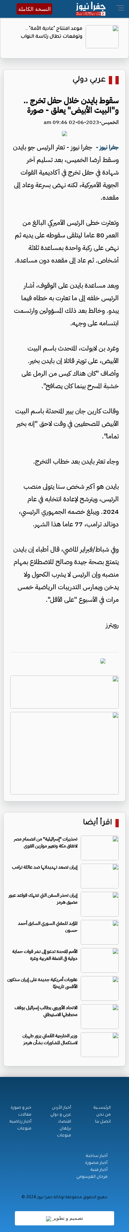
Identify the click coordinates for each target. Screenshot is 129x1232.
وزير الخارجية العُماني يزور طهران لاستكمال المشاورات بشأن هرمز (49, 1039)
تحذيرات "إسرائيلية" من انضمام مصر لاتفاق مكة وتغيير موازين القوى (45, 842)
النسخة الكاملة (34, 9)
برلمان (65, 1129)
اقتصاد (64, 1122)
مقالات (24, 1115)
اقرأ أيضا (97, 823)
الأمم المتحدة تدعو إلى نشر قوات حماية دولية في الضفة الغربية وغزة (44, 955)
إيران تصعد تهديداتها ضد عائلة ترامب (44, 867)
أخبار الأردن (61, 1108)
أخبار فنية (99, 1170)
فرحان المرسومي (92, 1177)
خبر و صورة (21, 1108)
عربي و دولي (60, 1115)
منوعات (64, 1135)
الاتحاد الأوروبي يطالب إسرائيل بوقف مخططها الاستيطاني (46, 1011)
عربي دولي (89, 80)
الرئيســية (102, 1108)
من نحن (103, 1115)
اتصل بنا (103, 1122)
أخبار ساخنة (97, 1156)
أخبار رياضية (20, 1122)
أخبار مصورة (96, 1163)
